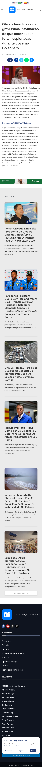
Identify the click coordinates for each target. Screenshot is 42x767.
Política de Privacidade (10, 746)
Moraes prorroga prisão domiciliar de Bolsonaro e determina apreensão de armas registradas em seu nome (21, 433)
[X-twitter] (17, 626)
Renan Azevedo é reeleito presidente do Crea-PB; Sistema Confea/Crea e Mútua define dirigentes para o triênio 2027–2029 (20, 234)
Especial (5, 645)
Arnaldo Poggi (8, 701)
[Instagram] (12, 626)
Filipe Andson (8, 720)
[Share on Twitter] (21, 60)
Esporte (5, 649)
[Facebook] (3, 626)
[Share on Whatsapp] (26, 60)
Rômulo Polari (8, 732)
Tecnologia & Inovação (12, 670)
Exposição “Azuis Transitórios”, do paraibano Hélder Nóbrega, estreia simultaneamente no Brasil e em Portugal (17, 565)
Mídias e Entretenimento (13, 653)
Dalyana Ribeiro (9, 709)
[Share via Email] (32, 60)
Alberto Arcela (8, 690)
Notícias (5, 657)
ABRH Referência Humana (13, 686)
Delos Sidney (7, 713)
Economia (6, 641)
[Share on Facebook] (16, 60)
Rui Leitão (6, 735)
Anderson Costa (10, 54)
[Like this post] (11, 60)
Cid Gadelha (7, 705)
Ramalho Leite (8, 728)
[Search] (40, 9)
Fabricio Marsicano (10, 716)
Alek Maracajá (8, 694)
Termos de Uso (23, 746)
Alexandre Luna (9, 697)
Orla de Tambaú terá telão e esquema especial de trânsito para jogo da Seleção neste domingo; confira (21, 373)
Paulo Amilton (8, 724)
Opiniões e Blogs (9, 661)
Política (5, 666)
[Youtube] (8, 626)
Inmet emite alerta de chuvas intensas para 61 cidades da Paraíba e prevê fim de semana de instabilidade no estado (20, 501)
